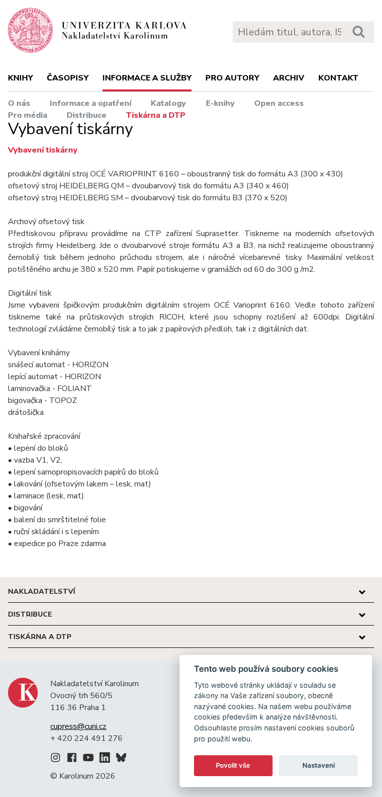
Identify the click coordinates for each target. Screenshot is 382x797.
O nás (19, 103)
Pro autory (232, 78)
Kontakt (338, 78)
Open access (279, 103)
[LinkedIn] (104, 759)
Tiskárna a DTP (156, 115)
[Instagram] (55, 759)
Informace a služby (146, 78)
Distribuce (86, 115)
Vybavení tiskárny (43, 150)
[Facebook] (72, 759)
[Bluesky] (121, 759)
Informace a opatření (90, 103)
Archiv (288, 78)
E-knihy (220, 103)
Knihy (20, 78)
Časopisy (68, 78)
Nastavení (318, 765)
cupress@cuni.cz (78, 726)
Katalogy (168, 103)
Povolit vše (233, 765)
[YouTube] (88, 759)
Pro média (27, 115)
